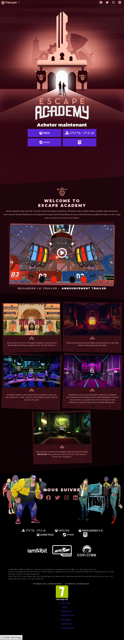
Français (11, 2)
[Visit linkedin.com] (120, 2)
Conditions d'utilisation (77, 584)
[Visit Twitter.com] (107, 2)
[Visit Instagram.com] (113, 2)
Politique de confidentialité (47, 584)
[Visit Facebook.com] (101, 2)
